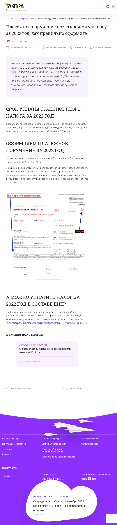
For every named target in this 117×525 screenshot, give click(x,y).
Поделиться (80, 47)
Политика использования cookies (58, 457)
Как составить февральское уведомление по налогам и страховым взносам (46, 322)
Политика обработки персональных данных (53, 450)
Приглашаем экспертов (14, 444)
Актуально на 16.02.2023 (21, 47)
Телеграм (7, 449)
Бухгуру (23, 41)
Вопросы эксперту (11, 438)
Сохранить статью (102, 47)
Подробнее (38, 514)
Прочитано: (56, 47)
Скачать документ (32, 361)
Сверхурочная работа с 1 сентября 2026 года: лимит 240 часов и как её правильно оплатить (59, 506)
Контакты (7, 454)
